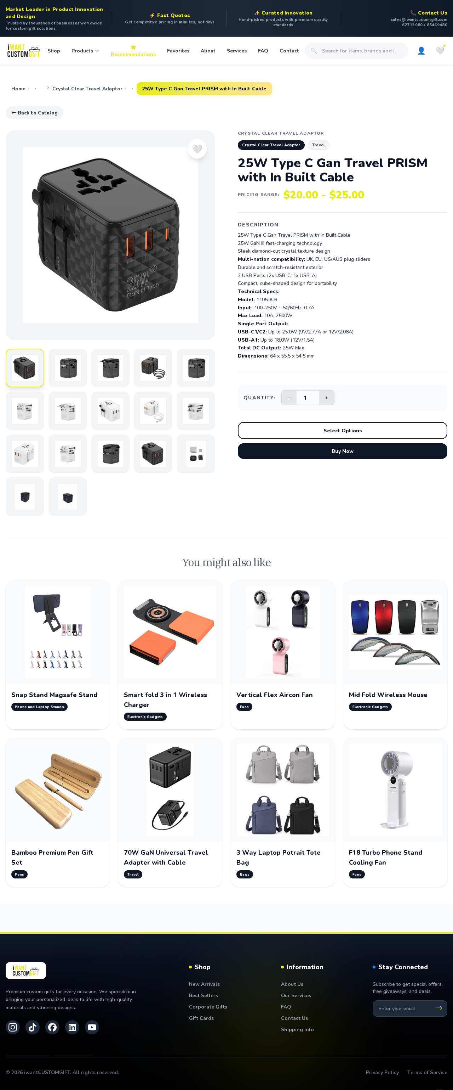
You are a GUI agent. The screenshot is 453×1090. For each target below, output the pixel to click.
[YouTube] (92, 1027)
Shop (53, 50)
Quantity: (259, 397)
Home (18, 88)
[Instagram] (13, 1027)
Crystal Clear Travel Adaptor (87, 88)
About (208, 50)
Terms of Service (427, 1072)
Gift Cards (201, 1018)
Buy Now (343, 451)
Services (237, 50)
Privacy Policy (382, 1072)
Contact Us (294, 1018)
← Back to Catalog (34, 112)
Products (82, 50)
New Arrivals (204, 984)
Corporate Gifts (208, 1007)
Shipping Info (297, 1029)
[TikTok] (32, 1027)
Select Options (342, 430)
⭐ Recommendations (133, 50)
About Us (292, 984)
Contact (289, 50)
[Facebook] (52, 1027)
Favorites (178, 50)
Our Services (296, 995)
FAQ (263, 50)
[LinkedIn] (72, 1027)
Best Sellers (203, 995)
